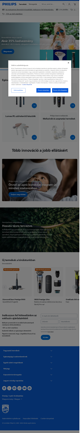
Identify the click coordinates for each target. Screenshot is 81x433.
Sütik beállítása (18, 90)
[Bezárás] (68, 62)
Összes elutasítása (43, 90)
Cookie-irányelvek (27, 85)
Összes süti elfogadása (60, 90)
